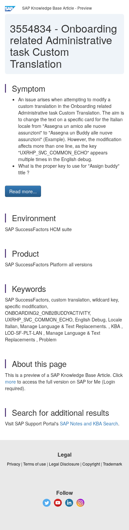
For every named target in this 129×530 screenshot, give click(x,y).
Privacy (13, 464)
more (10, 381)
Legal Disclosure (64, 464)
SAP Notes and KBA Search (89, 423)
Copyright (91, 464)
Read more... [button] (23, 191)
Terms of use (34, 464)
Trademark (112, 464)
